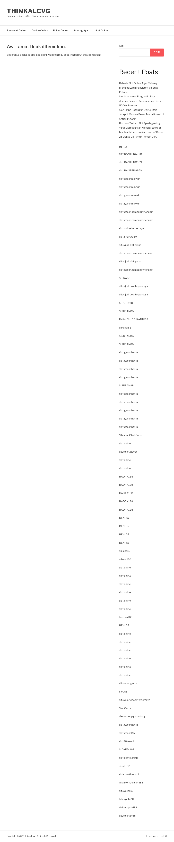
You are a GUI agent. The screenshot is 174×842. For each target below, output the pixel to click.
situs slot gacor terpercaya (134, 699)
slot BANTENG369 (130, 153)
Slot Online (102, 30)
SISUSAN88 (126, 311)
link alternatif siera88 (131, 782)
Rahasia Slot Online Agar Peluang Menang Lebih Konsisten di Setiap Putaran (139, 88)
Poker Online (60, 30)
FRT (165, 836)
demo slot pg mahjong (132, 716)
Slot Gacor (125, 708)
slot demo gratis (128, 757)
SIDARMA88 (127, 749)
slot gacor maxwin (129, 178)
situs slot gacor (128, 451)
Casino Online (39, 30)
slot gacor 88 (127, 733)
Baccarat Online (16, 30)
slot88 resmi (126, 741)
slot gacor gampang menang (136, 211)
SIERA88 (124, 278)
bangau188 (126, 617)
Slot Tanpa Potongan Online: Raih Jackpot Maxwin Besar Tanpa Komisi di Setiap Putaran (141, 114)
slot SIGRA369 (128, 236)
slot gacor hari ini (128, 352)
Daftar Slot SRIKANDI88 (133, 319)
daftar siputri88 (128, 807)
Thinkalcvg (28, 11)
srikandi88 (125, 327)
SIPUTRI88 (126, 302)
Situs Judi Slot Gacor (130, 435)
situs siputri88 (127, 815)
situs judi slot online (130, 245)
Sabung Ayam (81, 30)
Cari (121, 45)
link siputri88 (126, 799)
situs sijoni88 (126, 790)
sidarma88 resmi (129, 774)
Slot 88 (123, 691)
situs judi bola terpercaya (133, 286)
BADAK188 (126, 476)
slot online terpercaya (131, 228)
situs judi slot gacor (130, 261)
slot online (125, 443)
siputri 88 (124, 766)
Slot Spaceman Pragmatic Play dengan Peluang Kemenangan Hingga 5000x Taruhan (141, 101)
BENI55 (124, 517)
